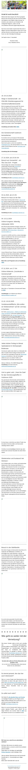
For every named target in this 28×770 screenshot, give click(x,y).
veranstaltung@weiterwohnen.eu (11, 337)
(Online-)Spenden (5, 752)
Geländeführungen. (5, 144)
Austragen (9, 765)
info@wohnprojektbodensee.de (8, 366)
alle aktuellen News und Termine (17, 697)
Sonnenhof (17, 166)
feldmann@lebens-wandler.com (8, 295)
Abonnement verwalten (16, 765)
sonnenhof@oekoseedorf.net (8, 188)
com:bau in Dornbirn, (17, 315)
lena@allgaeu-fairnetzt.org (18, 177)
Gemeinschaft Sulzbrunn (7, 389)
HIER (18, 126)
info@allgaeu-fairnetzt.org (12, 704)
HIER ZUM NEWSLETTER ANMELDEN (13, 682)
